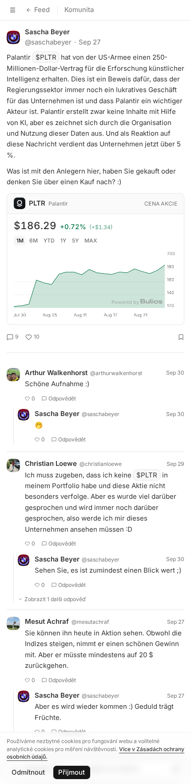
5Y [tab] (75, 240)
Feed (42, 9)
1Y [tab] (63, 240)
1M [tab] (20, 240)
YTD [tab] (49, 240)
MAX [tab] (90, 240)
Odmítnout (28, 772)
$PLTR (46, 57)
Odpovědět (62, 398)
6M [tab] (33, 240)
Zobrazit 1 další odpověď (55, 599)
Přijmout (71, 772)
